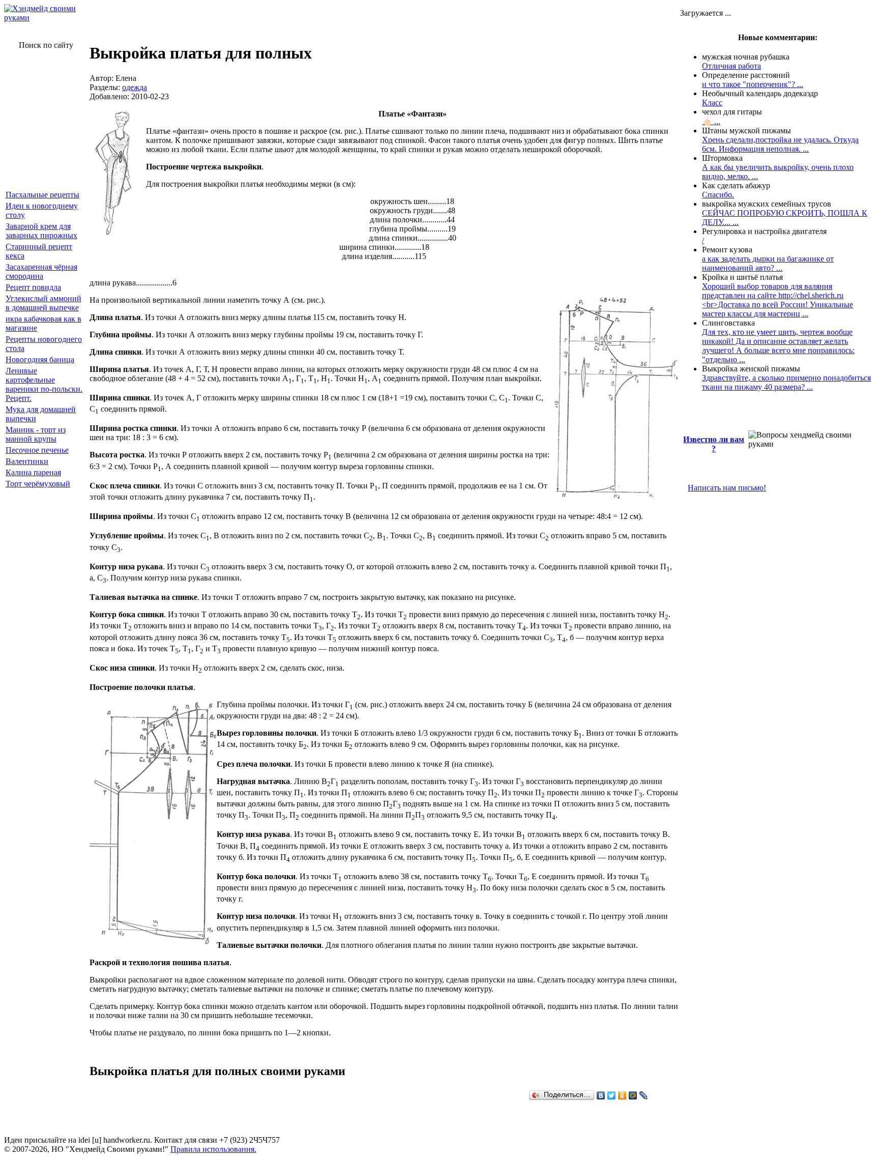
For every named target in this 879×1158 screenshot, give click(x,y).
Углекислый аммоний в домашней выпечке (43, 303)
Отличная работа (731, 66)
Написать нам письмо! (727, 487)
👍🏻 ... (711, 121)
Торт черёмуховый (38, 483)
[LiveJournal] (643, 1095)
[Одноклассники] (622, 1095)
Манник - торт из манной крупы (36, 434)
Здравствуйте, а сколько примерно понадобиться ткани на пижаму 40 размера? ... (786, 382)
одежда (134, 87)
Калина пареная (33, 472)
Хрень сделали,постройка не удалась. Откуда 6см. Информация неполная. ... (780, 144)
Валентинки (27, 461)
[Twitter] (611, 1095)
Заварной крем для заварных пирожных (41, 231)
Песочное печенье (37, 450)
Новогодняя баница (40, 359)
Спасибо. (718, 194)
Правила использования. (213, 1149)
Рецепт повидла (33, 287)
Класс (712, 102)
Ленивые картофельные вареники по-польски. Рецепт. (44, 384)
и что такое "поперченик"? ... (752, 84)
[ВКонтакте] (601, 1095)
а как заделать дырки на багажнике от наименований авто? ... (768, 263)
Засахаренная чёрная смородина (41, 271)
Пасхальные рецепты (42, 194)
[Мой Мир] (633, 1095)
